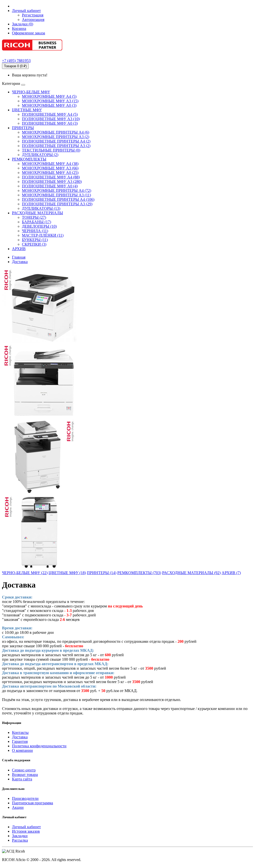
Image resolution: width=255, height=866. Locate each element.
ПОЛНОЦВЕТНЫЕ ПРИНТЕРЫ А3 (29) (57, 204)
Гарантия (20, 741)
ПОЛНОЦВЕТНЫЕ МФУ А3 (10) (51, 119)
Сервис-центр (24, 770)
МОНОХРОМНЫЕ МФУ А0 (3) (49, 105)
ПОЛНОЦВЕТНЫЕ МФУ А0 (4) (50, 186)
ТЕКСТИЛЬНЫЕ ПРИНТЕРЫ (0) (51, 150)
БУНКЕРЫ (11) (35, 240)
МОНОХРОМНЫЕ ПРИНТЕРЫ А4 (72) (56, 190)
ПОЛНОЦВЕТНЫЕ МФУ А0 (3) (50, 123)
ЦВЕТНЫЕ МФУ (27, 110)
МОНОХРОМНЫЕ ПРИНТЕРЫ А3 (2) (55, 137)
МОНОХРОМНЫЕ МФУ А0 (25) (50, 172)
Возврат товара (25, 774)
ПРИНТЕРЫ (23, 128)
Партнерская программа (32, 803)
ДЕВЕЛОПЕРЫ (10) (39, 226)
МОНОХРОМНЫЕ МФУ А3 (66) (50, 168)
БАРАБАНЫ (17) (36, 222)
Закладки (20, 836)
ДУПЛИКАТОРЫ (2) (40, 155)
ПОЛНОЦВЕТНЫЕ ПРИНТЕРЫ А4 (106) (58, 199)
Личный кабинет (26, 827)
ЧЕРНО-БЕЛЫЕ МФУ (31, 92)
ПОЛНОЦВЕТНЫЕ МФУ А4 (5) (50, 114)
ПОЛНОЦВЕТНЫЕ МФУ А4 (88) (51, 177)
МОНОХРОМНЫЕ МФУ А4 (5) (49, 96)
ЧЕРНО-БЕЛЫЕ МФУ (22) (25, 573)
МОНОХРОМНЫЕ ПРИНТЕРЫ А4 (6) (55, 132)
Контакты (20, 732)
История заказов (26, 831)
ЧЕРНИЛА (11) (35, 231)
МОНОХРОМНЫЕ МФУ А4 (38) (50, 164)
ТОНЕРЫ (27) (34, 217)
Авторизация (33, 19)
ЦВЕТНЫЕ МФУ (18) (67, 573)
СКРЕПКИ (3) (34, 244)
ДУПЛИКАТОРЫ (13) (41, 208)
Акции (18, 807)
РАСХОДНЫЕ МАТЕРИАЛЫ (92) (191, 573)
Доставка (20, 262)
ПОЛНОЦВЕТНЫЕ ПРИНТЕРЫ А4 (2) (56, 141)
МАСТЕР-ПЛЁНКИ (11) (43, 235)
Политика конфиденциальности (39, 746)
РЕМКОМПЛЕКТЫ (29, 159)
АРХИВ (19, 249)
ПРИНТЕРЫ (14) (101, 573)
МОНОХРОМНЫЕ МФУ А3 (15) (50, 101)
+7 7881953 (16, 60)
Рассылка (20, 840)
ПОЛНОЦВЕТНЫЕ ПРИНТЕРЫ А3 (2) (56, 146)
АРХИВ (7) (231, 573)
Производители (25, 798)
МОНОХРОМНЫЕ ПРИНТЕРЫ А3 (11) (56, 195)
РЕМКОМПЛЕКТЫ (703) (139, 573)
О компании (22, 750)
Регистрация (32, 15)
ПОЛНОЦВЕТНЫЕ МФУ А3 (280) (52, 181)
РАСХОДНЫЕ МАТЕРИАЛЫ (37, 213)
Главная (18, 257)
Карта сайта (22, 779)
